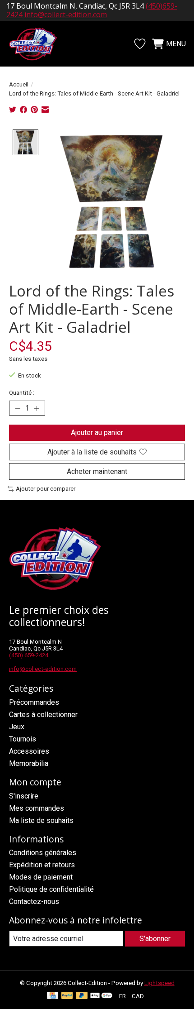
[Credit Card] (52, 996)
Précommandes (34, 702)
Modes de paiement (41, 877)
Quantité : (21, 392)
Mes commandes (36, 808)
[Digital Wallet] (101, 996)
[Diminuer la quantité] (17, 408)
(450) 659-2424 (28, 655)
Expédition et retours (42, 865)
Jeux (16, 726)
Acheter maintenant (97, 471)
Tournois (22, 739)
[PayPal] (67, 996)
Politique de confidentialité (51, 889)
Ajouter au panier (97, 432)
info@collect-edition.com (43, 668)
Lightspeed (159, 983)
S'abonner (155, 938)
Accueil (18, 84)
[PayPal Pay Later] (82, 996)
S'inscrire (23, 796)
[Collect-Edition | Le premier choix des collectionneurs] (38, 44)
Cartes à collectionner (43, 714)
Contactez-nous (34, 901)
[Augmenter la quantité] (36, 408)
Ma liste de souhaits (41, 820)
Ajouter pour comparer (45, 488)
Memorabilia (28, 763)
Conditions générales (42, 852)
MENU (176, 43)
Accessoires (29, 751)
